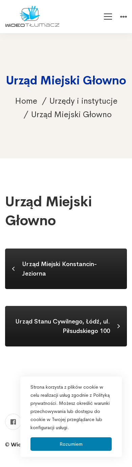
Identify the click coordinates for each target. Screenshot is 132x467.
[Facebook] (13, 422)
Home (26, 101)
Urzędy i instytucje (83, 101)
